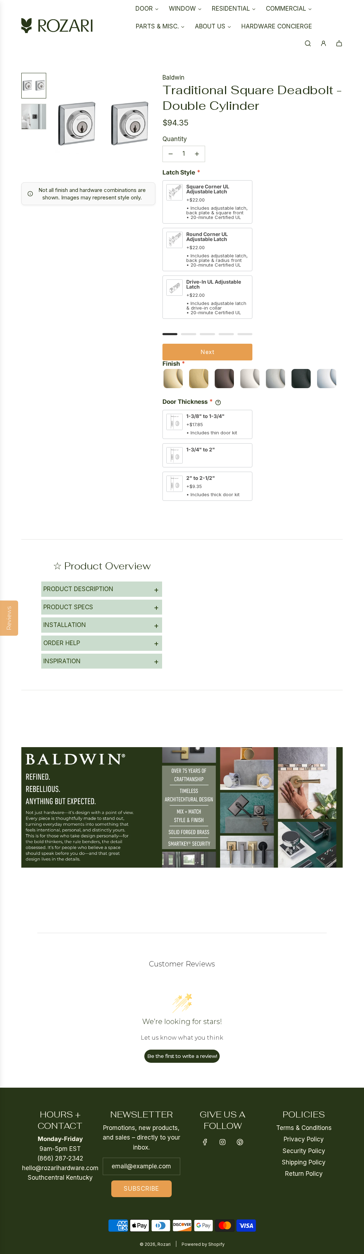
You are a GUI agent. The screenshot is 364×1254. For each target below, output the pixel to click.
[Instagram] (222, 1142)
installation (101, 625)
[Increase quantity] (197, 154)
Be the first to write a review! (182, 1056)
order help (101, 643)
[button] (57, 124)
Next (207, 351)
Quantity (174, 139)
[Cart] (339, 43)
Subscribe (141, 1188)
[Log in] (323, 43)
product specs (101, 607)
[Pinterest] (240, 1142)
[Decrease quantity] (170, 154)
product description (101, 589)
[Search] (308, 43)
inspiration (101, 661)
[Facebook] (205, 1142)
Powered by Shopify (203, 1244)
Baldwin (173, 77)
